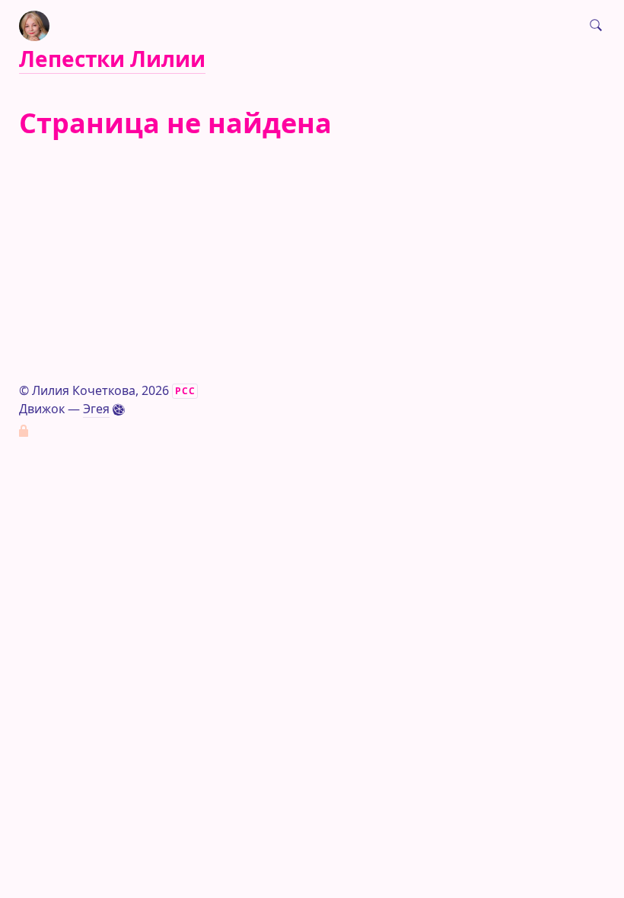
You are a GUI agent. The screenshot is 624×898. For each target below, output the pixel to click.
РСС (185, 390)
